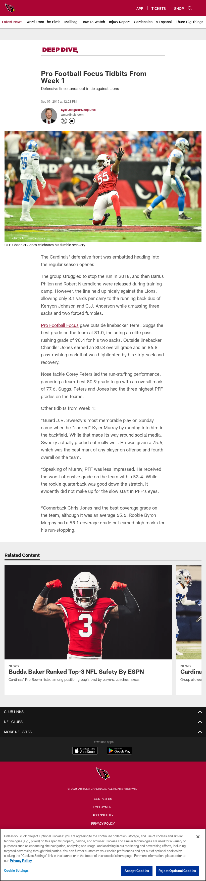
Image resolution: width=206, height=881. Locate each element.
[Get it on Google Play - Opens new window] (119, 753)
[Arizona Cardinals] (103, 774)
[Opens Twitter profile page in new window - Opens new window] (64, 121)
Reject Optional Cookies (177, 871)
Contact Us (103, 799)
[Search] (190, 8)
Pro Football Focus (60, 325)
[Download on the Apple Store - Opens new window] (85, 751)
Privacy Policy (103, 823)
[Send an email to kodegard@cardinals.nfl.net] (72, 121)
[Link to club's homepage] (10, 6)
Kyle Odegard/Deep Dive (78, 109)
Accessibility (103, 815)
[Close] (197, 836)
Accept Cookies (137, 871)
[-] (67, 50)
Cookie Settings (16, 870)
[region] (103, 855)
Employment (103, 807)
